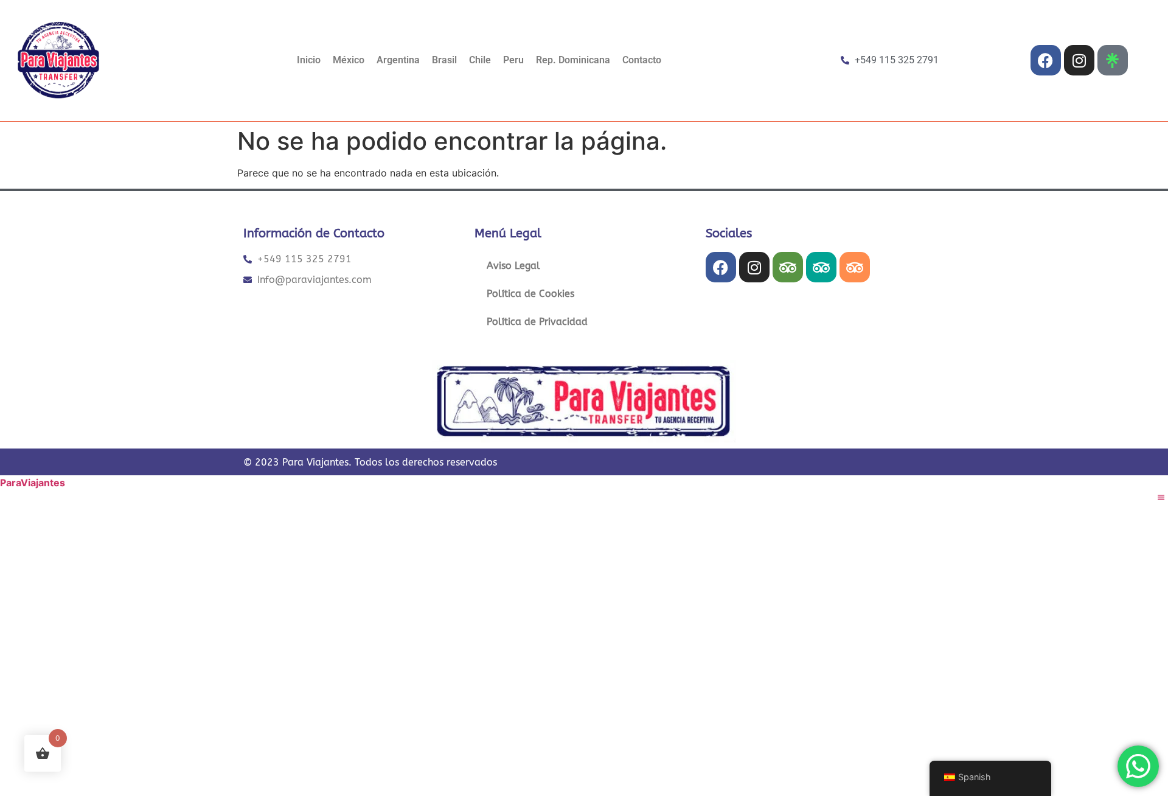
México (348, 60)
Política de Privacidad (537, 321)
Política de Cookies (530, 293)
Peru (513, 60)
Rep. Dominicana (573, 60)
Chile (480, 60)
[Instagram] (1079, 60)
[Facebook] (1046, 60)
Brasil (444, 60)
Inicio (309, 60)
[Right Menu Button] (1161, 497)
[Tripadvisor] (788, 267)
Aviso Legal (513, 265)
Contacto (641, 60)
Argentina (398, 60)
